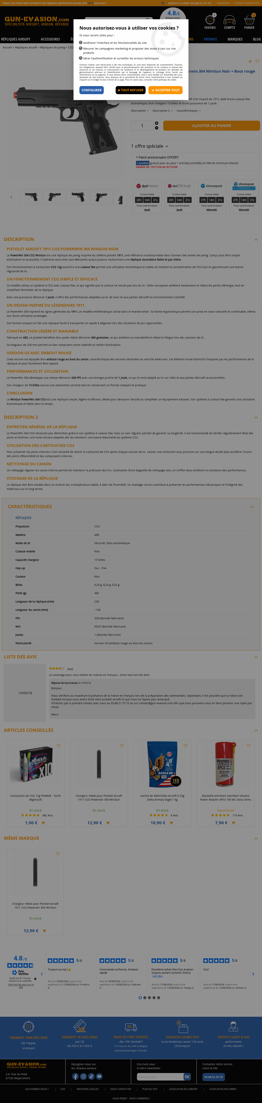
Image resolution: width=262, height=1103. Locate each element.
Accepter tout (167, 90)
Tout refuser (131, 90)
